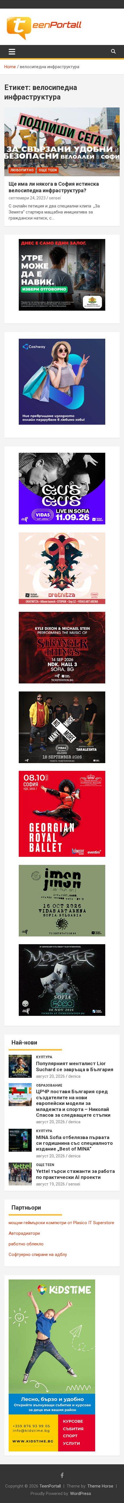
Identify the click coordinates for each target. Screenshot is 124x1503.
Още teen (48, 170)
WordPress (80, 1493)
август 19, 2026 (50, 1184)
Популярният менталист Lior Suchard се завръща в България (74, 1066)
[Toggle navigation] (12, 51)
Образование (49, 1085)
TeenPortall (50, 1486)
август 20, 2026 (50, 1076)
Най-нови (24, 1042)
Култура (44, 1057)
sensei (55, 198)
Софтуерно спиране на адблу (38, 1254)
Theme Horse (100, 1486)
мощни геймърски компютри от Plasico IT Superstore (61, 1222)
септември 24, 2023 (27, 198)
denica (74, 1076)
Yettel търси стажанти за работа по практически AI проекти (75, 1174)
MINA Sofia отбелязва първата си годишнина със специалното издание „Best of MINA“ (74, 1143)
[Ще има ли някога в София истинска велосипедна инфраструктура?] (62, 141)
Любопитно (22, 170)
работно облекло (26, 1244)
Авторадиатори (24, 1233)
